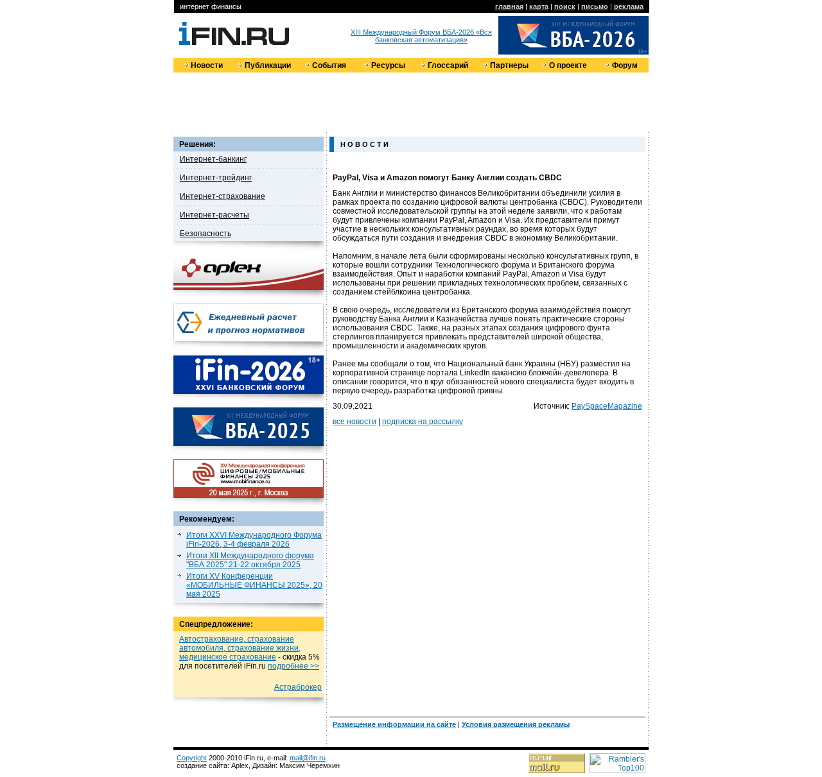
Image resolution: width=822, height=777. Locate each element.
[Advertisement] (411, 101)
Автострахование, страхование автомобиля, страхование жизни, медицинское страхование (240, 648)
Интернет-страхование (222, 196)
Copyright (192, 758)
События (329, 65)
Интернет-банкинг (213, 159)
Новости (207, 65)
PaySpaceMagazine (607, 406)
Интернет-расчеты (214, 214)
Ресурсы (388, 65)
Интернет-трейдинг (216, 177)
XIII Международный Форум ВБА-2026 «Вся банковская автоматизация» (421, 36)
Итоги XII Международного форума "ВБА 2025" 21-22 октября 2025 (250, 560)
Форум (625, 65)
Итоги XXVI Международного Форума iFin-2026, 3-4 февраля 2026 (254, 540)
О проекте (568, 65)
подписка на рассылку (422, 421)
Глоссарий (448, 65)
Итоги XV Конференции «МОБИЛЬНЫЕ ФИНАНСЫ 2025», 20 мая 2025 (254, 585)
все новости (354, 421)
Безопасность (205, 233)
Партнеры (509, 65)
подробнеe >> (293, 666)
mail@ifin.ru (308, 758)
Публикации (268, 65)
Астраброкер (298, 687)
